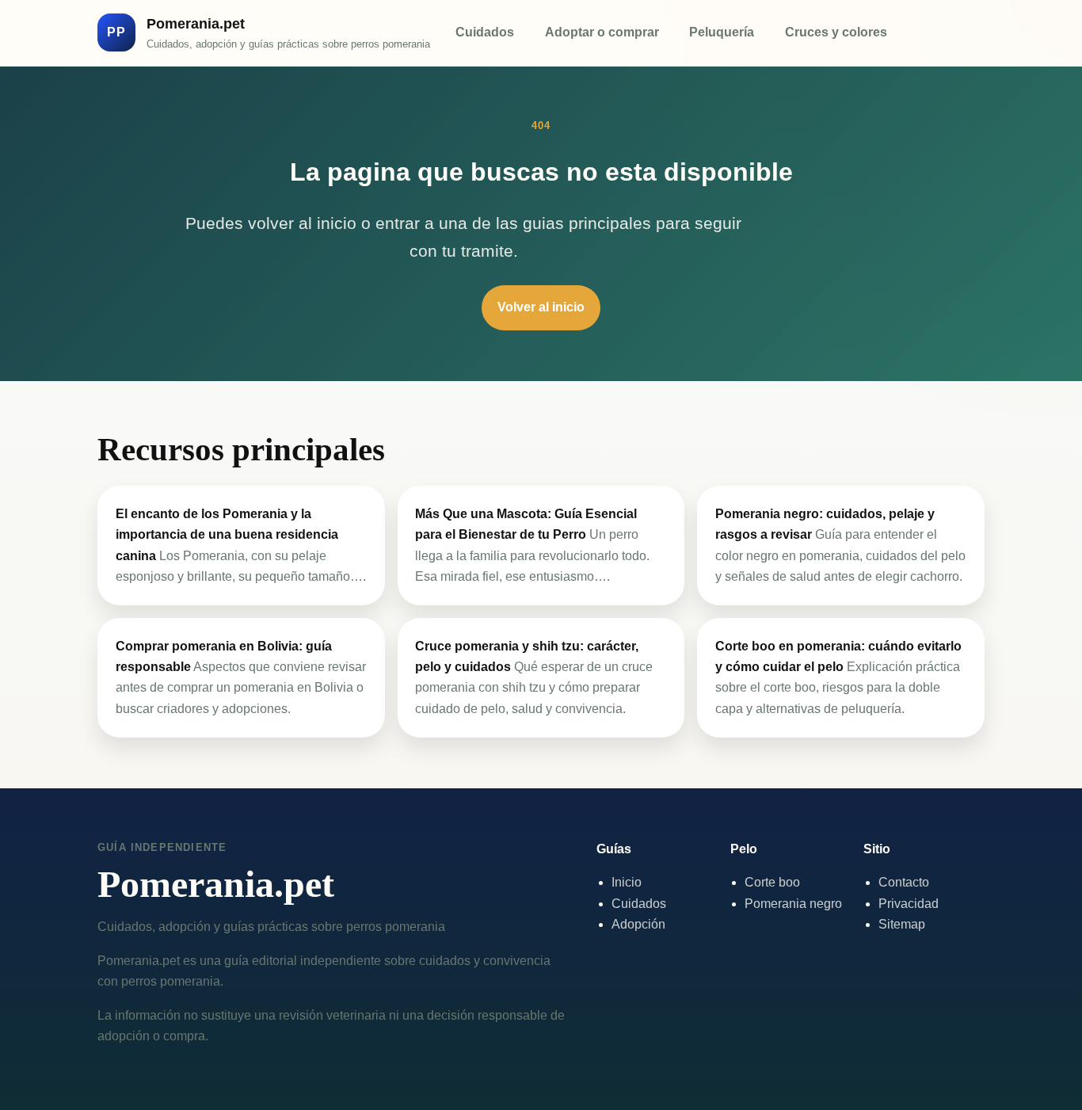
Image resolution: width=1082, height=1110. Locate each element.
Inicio (626, 882)
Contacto (903, 882)
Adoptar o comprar (602, 32)
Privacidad (908, 903)
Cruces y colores (836, 32)
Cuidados (484, 32)
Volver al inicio (541, 307)
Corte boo (772, 882)
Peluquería (721, 32)
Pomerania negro (793, 903)
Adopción (638, 924)
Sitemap (901, 924)
